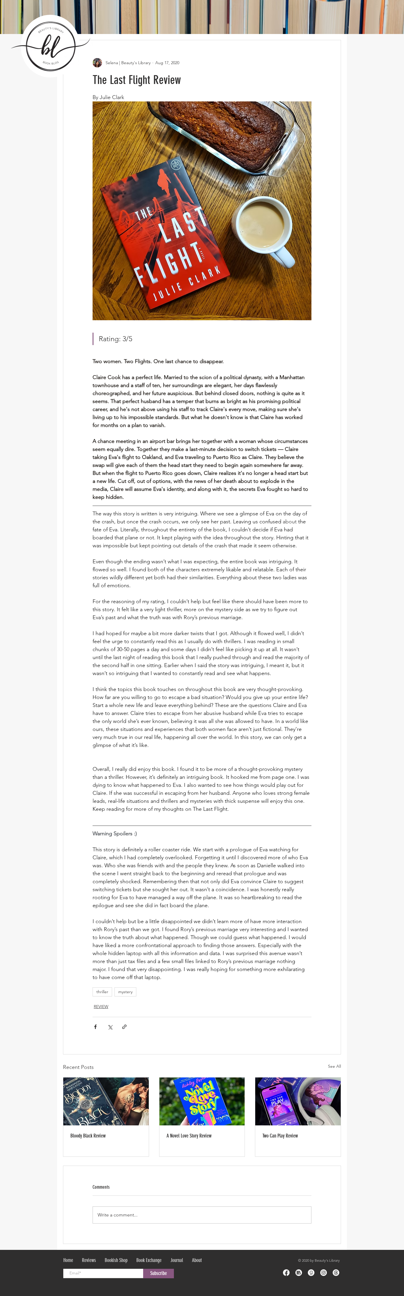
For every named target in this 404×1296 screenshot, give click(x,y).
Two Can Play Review (280, 1135)
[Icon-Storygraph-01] (298, 1272)
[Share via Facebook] (95, 1027)
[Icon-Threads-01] (336, 1272)
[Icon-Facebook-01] (286, 1272)
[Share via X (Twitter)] (110, 1027)
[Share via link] (124, 1027)
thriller (102, 991)
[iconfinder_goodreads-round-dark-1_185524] (311, 1272)
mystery (125, 991)
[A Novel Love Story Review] (202, 1101)
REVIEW (101, 1006)
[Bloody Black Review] (106, 1101)
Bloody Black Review (88, 1135)
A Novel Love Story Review (189, 1135)
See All (334, 1066)
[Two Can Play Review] (298, 1101)
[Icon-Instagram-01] (323, 1272)
